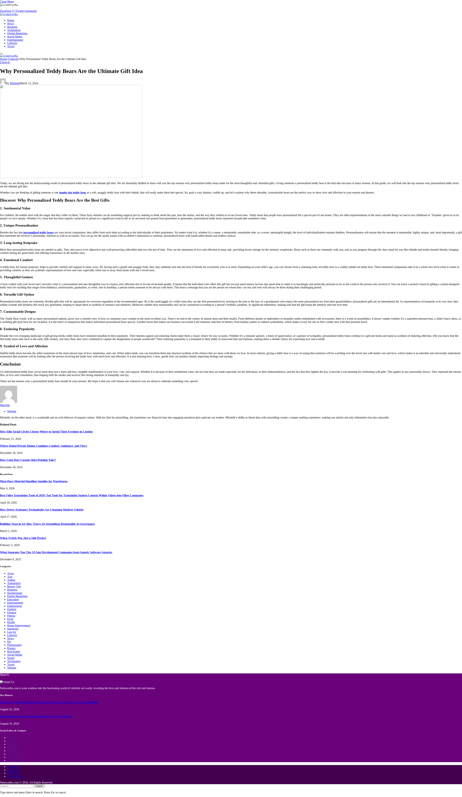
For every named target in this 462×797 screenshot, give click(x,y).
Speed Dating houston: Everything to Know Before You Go (36, 716)
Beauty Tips (14, 586)
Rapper (11, 648)
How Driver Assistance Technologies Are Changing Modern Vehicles (42, 509)
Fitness (11, 615)
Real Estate (13, 651)
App (9, 576)
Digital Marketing (17, 33)
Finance (11, 612)
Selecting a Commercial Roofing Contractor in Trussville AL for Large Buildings (49, 702)
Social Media (14, 36)
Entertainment (15, 39)
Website (11, 667)
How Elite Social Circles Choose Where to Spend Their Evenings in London (46, 431)
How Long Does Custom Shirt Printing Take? (28, 459)
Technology (14, 30)
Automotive (14, 583)
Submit (39, 786)
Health (11, 622)
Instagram (12, 628)
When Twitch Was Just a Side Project (23, 538)
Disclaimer (13, 773)
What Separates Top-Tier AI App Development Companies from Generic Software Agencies (56, 552)
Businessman (14, 592)
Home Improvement (18, 625)
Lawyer (11, 631)
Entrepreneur (14, 605)
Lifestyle (12, 43)
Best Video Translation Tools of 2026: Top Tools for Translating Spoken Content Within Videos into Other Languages (71, 495)
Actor (10, 573)
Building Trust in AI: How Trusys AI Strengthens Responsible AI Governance (47, 523)
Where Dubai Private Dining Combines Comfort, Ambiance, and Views (43, 445)
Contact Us (13, 769)
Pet (9, 641)
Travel (10, 46)
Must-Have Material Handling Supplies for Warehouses (34, 481)
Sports (10, 657)
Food (10, 618)
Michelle (15, 83)
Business (12, 26)
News (10, 23)
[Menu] (1, 53)
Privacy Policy (15, 776)
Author (11, 579)
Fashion (11, 609)
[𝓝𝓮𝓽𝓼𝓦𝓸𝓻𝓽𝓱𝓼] (9, 14)
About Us (12, 766)
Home (10, 20)
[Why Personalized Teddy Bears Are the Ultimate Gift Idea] (71, 177)
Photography (14, 644)
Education (13, 599)
